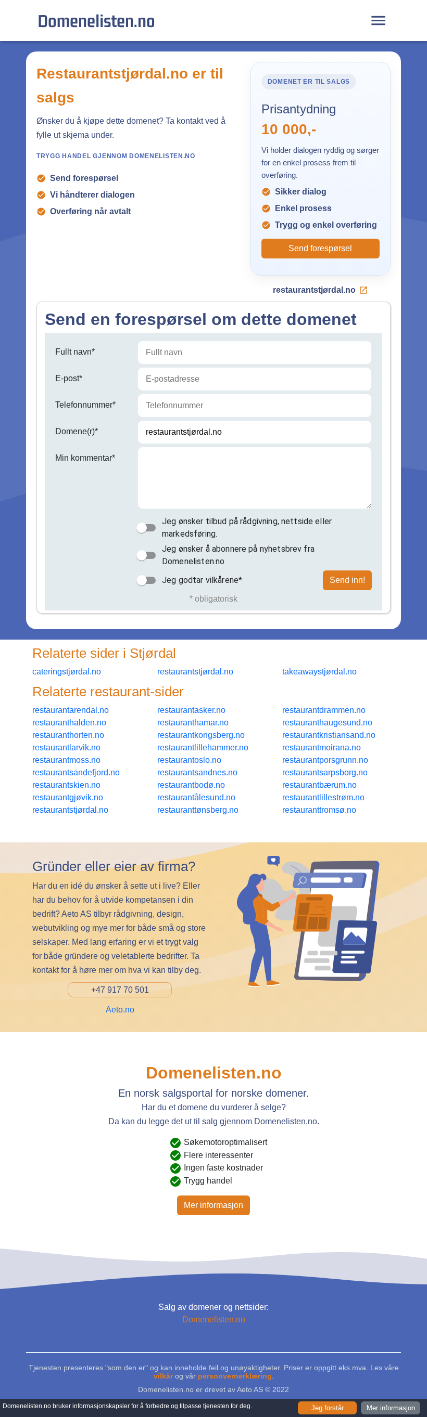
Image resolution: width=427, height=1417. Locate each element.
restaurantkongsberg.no (201, 735)
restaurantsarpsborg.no (325, 772)
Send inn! (347, 580)
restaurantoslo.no (189, 760)
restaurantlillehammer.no (202, 747)
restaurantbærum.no (319, 785)
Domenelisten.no (96, 20)
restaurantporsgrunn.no (325, 760)
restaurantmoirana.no (321, 747)
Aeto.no (120, 1009)
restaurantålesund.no (196, 797)
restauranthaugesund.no (327, 722)
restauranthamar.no (193, 722)
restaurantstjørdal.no (314, 289)
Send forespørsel (320, 248)
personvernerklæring (235, 1376)
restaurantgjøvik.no (67, 797)
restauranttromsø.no (319, 809)
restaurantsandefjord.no (76, 772)
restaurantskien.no (66, 785)
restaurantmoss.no (66, 760)
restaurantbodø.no (191, 785)
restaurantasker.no (191, 710)
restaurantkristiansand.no (328, 735)
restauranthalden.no (69, 722)
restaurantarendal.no (70, 710)
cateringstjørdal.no (66, 671)
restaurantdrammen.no (324, 710)
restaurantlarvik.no (66, 747)
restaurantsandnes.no (197, 772)
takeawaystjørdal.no (319, 671)
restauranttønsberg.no (197, 809)
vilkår (163, 1376)
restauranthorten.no (68, 735)
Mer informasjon (213, 1205)
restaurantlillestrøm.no (323, 797)
